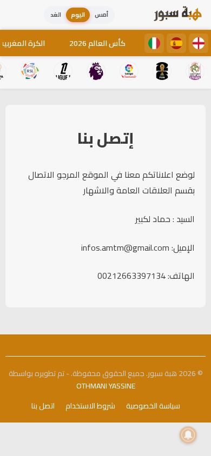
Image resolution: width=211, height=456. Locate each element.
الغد (55, 14)
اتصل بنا (43, 406)
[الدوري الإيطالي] (154, 43)
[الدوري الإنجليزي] (198, 43)
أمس (101, 14)
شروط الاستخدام (90, 406)
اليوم (78, 14)
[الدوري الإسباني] (176, 43)
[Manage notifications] (188, 435)
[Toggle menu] (19, 15)
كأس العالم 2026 (97, 43)
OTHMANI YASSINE (105, 386)
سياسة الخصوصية (153, 406)
